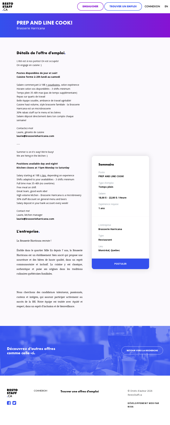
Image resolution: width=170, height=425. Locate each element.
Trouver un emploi (123, 6)
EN (166, 6)
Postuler (120, 263)
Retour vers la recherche (142, 350)
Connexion (152, 6)
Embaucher (90, 6)
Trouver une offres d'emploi (80, 391)
